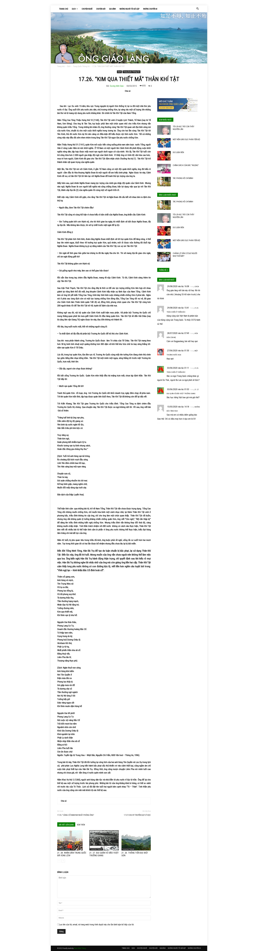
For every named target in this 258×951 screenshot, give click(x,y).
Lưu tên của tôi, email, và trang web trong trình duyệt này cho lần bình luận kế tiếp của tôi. (96, 924)
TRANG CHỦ (63, 9)
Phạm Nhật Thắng (80, 948)
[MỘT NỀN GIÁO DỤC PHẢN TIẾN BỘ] (164, 143)
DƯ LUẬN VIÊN (178, 152)
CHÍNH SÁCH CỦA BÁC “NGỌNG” (186, 165)
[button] (197, 9)
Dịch (69, 66)
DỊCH (74, 9)
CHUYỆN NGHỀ (87, 9)
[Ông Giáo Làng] (129, 37)
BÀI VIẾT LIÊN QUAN (66, 825)
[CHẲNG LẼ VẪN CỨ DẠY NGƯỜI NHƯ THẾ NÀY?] (164, 256)
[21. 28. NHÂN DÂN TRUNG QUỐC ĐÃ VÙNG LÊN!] (72, 840)
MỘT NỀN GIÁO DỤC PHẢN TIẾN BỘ (186, 139)
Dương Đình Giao (117, 86)
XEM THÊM (81, 825)
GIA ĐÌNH (112, 9)
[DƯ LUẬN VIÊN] (164, 155)
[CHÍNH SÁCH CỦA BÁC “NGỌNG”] (164, 168)
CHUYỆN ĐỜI (100, 9)
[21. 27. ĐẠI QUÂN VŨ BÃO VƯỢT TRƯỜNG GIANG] (104, 840)
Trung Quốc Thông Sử (81, 66)
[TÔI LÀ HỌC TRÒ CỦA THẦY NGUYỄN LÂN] (164, 130)
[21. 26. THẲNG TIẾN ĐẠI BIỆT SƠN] (136, 840)
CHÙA (197, 287)
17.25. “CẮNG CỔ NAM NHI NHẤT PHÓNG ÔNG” (75, 815)
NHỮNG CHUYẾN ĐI (150, 9)
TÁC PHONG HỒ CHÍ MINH (183, 178)
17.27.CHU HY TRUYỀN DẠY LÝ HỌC (137, 815)
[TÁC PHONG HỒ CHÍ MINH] (164, 181)
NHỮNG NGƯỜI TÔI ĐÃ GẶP (129, 9)
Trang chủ (61, 66)
